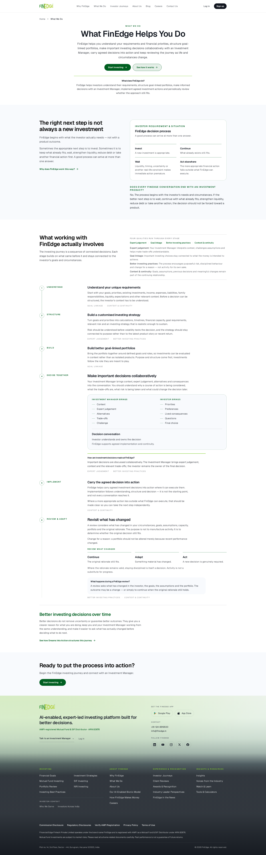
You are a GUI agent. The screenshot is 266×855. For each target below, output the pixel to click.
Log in (207, 6)
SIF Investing (81, 780)
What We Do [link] (56, 19)
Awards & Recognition (164, 786)
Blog (148, 6)
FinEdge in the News (164, 797)
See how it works (145, 67)
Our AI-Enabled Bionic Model (125, 791)
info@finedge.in (158, 731)
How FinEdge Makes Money (124, 797)
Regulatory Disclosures (79, 825)
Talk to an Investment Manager (56, 738)
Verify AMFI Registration (107, 825)
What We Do (100, 6)
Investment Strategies (85, 775)
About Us (136, 6)
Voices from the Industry (209, 780)
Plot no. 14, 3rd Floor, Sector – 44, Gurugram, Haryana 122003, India (69, 847)
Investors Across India (68, 806)
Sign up (220, 6)
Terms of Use (148, 825)
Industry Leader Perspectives (168, 791)
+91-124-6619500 (159, 727)
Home (42, 19)
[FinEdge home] (46, 6)
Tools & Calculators (206, 791)
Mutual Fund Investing (51, 780)
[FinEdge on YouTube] (162, 744)
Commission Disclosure (51, 825)
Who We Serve (46, 806)
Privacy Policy (130, 825)
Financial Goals (47, 775)
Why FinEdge (83, 6)
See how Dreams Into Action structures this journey (65, 640)
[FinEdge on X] (179, 744)
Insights (200, 775)
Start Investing (115, 67)
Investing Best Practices (52, 791)
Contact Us (172, 6)
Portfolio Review (48, 786)
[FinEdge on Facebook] (187, 744)
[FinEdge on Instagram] (171, 744)
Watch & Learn (203, 786)
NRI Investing (81, 786)
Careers (158, 6)
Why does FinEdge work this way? (57, 169)
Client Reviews (161, 780)
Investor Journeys (119, 6)
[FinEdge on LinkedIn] (154, 744)
